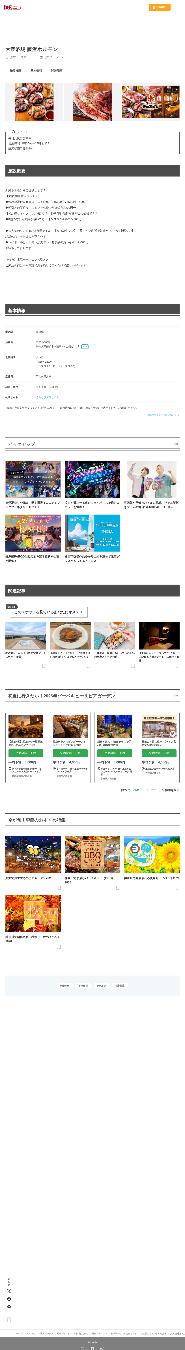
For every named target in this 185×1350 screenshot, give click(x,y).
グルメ (102, 985)
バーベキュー (136, 790)
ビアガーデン (155, 790)
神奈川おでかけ (81, 1333)
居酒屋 (121, 985)
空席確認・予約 (26, 753)
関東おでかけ (46, 1333)
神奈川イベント (99, 1333)
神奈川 (84, 985)
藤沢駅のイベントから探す (154, 1333)
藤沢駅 (65, 985)
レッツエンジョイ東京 (25, 1333)
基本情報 (16, 310)
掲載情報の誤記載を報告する (163, 414)
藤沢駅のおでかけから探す (124, 1333)
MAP (85, 346)
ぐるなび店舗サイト (47, 397)
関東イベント (63, 1333)
